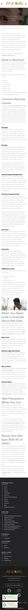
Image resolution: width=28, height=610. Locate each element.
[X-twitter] (9, 594)
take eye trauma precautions (12, 423)
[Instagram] (19, 590)
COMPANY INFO (7, 483)
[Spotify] (19, 594)
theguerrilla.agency (18, 608)
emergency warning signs (8, 55)
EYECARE (5, 512)
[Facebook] (9, 590)
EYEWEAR (5, 534)
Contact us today (6, 472)
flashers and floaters (7, 394)
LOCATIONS (6, 541)
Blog (13, 28)
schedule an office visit (15, 460)
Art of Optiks (19, 28)
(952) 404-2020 (16, 580)
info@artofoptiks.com (15, 578)
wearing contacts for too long (18, 105)
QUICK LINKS (6, 552)
